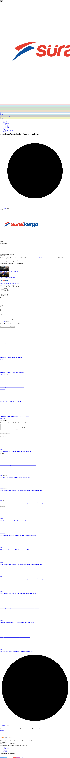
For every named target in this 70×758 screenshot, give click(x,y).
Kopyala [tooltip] (12, 254)
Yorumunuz (23, 427)
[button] (35, 292)
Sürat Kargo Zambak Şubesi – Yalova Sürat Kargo (12, 387)
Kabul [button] (8, 725)
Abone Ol (12, 743)
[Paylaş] (3, 249)
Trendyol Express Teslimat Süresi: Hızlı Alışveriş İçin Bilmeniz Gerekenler (16, 651)
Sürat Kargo (2, 359)
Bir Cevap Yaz (3, 420)
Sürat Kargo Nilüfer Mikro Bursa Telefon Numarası (9, 271)
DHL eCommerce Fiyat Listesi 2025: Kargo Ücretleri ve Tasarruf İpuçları (16, 451)
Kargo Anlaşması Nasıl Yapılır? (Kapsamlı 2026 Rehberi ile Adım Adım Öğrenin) (18, 593)
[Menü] (1, 1)
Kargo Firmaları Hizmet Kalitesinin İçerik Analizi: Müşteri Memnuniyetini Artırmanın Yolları (21, 490)
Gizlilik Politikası (3, 725)
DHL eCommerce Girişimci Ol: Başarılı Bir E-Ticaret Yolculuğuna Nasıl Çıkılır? (18, 465)
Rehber (1, 449)
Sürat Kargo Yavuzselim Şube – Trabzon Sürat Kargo (9, 283)
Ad (15, 428)
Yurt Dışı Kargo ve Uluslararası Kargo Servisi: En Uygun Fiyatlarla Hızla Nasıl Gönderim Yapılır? (22, 502)
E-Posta (16, 429)
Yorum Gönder (3, 433)
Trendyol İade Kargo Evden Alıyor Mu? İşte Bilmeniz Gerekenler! (15, 637)
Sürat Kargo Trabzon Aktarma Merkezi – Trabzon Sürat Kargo (14, 416)
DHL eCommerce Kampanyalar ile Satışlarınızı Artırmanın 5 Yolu (15, 477)
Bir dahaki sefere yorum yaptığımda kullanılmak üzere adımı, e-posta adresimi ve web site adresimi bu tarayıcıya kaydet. (21, 431)
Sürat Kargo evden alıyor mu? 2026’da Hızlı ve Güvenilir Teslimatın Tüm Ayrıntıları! (19, 608)
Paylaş (7, 321)
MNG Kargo (2, 462)
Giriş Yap (7, 433)
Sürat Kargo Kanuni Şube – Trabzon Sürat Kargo (11, 401)
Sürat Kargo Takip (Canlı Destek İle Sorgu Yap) (8, 277)
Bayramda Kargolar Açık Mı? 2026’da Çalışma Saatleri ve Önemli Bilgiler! (17, 622)
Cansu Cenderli (3, 208)
